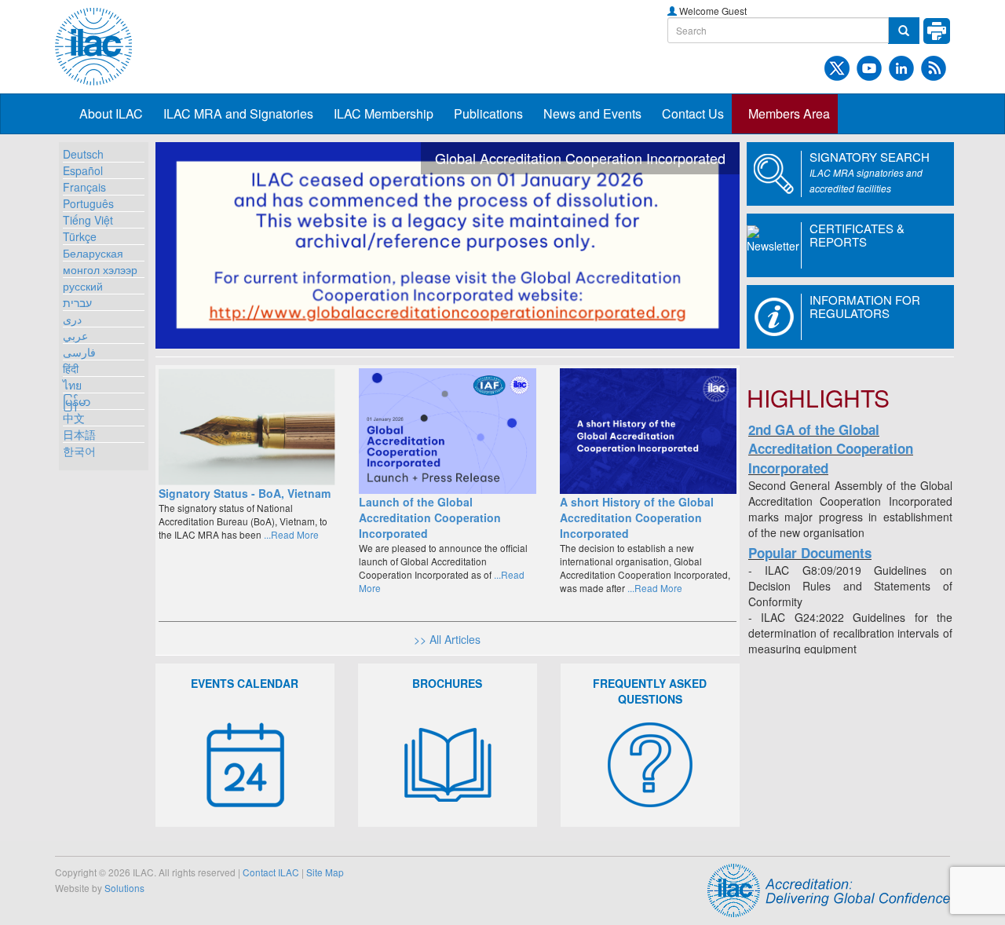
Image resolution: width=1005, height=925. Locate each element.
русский (83, 286)
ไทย (72, 385)
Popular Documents (810, 552)
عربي (75, 335)
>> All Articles (447, 639)
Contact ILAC (271, 872)
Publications (488, 113)
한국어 (79, 451)
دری (72, 319)
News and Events (592, 113)
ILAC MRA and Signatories (238, 113)
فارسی (79, 352)
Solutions (124, 887)
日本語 (79, 434)
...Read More (290, 534)
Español (83, 170)
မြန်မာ (76, 401)
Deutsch (83, 154)
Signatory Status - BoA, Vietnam (245, 493)
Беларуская (93, 253)
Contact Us (693, 113)
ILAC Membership (383, 113)
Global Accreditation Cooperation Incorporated (580, 158)
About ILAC (111, 113)
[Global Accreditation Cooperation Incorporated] (447, 245)
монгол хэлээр (100, 269)
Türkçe (80, 236)
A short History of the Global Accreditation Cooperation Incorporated (637, 517)
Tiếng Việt (88, 220)
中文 (74, 418)
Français (84, 187)
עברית (77, 302)
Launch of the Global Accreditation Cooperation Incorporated (430, 517)
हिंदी (71, 368)
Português (88, 203)
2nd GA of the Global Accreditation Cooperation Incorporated (830, 448)
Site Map (325, 872)
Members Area (789, 113)
